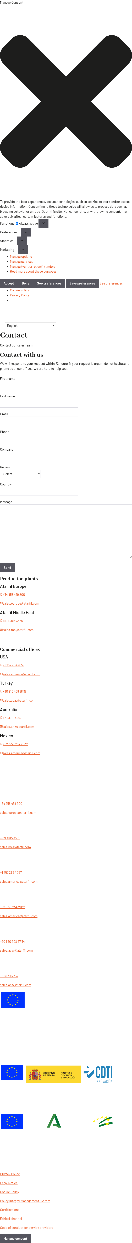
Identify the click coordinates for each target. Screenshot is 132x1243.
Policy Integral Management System (25, 1201)
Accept (9, 283)
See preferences (49, 283)
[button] (66, 102)
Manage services (21, 261)
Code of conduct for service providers (26, 1228)
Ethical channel (11, 1219)
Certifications (9, 1210)
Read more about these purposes (33, 271)
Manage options (21, 256)
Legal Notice (9, 1183)
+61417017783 (12, 718)
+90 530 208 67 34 (12, 941)
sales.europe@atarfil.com (21, 603)
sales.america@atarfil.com (21, 674)
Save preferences (82, 283)
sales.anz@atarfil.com (18, 727)
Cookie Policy (19, 290)
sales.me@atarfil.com (18, 630)
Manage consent (15, 1238)
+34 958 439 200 (14, 594)
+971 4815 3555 (13, 621)
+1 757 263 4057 (13, 665)
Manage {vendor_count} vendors (33, 266)
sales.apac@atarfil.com (19, 700)
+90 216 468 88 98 (14, 691)
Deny (25, 283)
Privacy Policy (20, 295)
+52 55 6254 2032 (15, 744)
